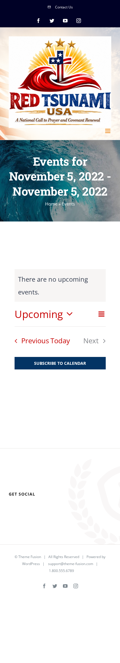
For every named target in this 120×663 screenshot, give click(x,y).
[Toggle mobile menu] (108, 131)
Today (60, 340)
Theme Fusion (29, 556)
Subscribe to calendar (60, 363)
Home (51, 204)
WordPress (31, 563)
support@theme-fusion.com (70, 563)
